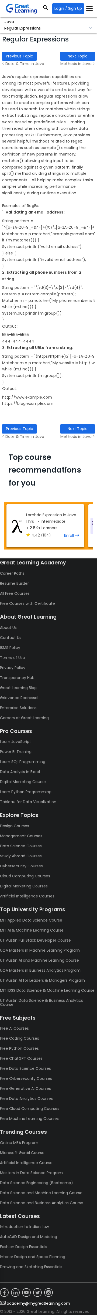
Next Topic (78, 56)
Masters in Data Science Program (31, 1172)
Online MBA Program (19, 1142)
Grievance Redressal (19, 697)
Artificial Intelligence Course (26, 1162)
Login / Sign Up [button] (68, 8)
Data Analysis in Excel (20, 771)
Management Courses (21, 836)
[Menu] (89, 8)
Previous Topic (19, 56)
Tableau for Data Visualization (28, 801)
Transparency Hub (17, 677)
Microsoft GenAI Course (22, 1152)
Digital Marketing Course (23, 781)
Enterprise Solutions (18, 707)
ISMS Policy (10, 647)
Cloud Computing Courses (25, 876)
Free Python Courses (19, 1048)
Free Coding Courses (19, 1038)
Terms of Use (12, 657)
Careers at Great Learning (24, 717)
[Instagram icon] (48, 1292)
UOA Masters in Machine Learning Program (40, 950)
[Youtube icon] (26, 1292)
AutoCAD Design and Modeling (28, 1236)
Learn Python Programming (25, 791)
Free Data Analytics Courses (26, 1098)
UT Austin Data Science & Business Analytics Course (41, 1002)
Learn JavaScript (15, 741)
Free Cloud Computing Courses (29, 1108)
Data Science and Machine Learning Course (41, 1193)
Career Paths (12, 573)
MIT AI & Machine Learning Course (32, 930)
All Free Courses (15, 593)
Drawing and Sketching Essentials (31, 1266)
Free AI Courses (14, 1028)
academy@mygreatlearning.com (38, 1303)
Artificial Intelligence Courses (27, 896)
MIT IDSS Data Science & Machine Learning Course (47, 990)
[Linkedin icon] (15, 1292)
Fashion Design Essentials (23, 1246)
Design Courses (14, 826)
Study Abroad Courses (21, 856)
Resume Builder (14, 583)
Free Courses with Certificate (27, 603)
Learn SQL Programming (22, 761)
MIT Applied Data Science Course (31, 920)
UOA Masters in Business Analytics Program (40, 970)
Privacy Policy (12, 667)
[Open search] (45, 8)
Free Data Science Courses (25, 1068)
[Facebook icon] (4, 1292)
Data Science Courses (21, 846)
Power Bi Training (16, 751)
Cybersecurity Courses (21, 866)
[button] (48, 28)
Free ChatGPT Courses (21, 1058)
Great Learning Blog (18, 687)
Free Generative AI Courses (25, 1088)
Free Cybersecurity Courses (26, 1078)
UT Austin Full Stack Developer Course (35, 940)
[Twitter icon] (37, 1292)
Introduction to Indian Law (24, 1226)
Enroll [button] (69, 535)
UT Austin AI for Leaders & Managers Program (42, 980)
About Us (8, 627)
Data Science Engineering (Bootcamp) (36, 1182)
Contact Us (10, 637)
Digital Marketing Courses (24, 886)
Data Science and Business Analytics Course (41, 1203)
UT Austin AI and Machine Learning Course (39, 960)
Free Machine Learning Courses (29, 1118)
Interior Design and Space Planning (32, 1256)
